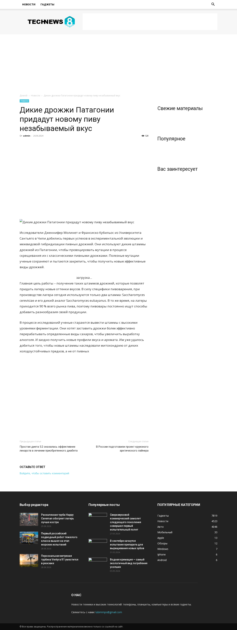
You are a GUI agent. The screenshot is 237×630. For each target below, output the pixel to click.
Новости (28, 4)
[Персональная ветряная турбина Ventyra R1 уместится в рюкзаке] (29, 560)
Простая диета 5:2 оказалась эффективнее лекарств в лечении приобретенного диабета (49, 448)
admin (26, 135)
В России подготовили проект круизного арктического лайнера (122, 448)
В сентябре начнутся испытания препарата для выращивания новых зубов (127, 544)
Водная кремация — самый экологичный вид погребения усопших (128, 563)
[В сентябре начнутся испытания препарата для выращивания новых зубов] (98, 545)
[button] (212, 4)
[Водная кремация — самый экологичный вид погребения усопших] (98, 564)
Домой (23, 95)
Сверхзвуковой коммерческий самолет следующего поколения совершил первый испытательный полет (125, 522)
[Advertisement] (150, 21)
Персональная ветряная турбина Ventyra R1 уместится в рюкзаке (59, 559)
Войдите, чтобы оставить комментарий (44, 473)
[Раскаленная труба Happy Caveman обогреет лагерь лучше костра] (29, 519)
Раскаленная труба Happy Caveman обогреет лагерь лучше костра (57, 518)
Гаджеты (47, 4)
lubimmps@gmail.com (109, 612)
